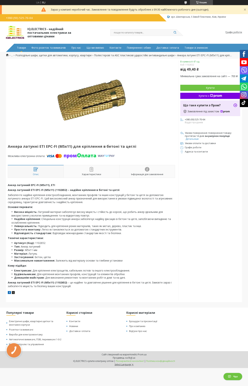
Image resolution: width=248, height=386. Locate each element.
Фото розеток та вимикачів (48, 47)
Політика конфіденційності (160, 361)
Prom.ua (142, 354)
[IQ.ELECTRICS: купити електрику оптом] (15, 32)
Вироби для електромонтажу (26, 334)
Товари (21, 47)
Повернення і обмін (139, 47)
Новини (73, 326)
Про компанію (137, 326)
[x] (13, 293)
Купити (210, 87)
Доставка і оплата (167, 47)
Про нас (76, 47)
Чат (235, 376)
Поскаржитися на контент (130, 361)
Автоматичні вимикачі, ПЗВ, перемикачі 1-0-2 (35, 339)
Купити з (204, 95)
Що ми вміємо (95, 47)
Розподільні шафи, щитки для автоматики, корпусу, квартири (53, 55)
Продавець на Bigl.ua (124, 357)
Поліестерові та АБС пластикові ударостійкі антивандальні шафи (134, 55)
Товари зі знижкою (196, 47)
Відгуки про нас (138, 331)
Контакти (115, 47)
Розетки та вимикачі (21, 329)
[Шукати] (174, 32)
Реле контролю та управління (26, 344)
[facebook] (9, 293)
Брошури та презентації (143, 321)
